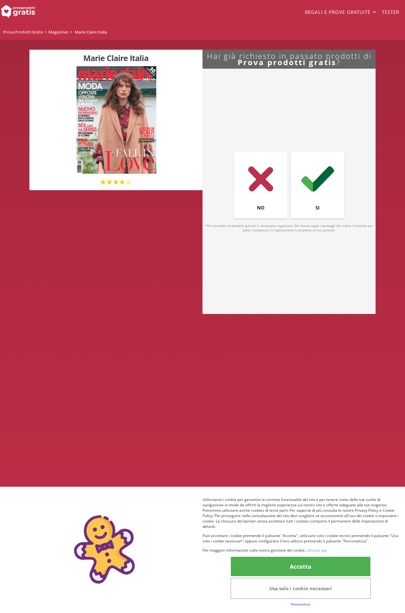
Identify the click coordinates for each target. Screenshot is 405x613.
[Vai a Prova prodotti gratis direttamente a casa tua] (40, 12)
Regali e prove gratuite (338, 12)
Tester (390, 12)
